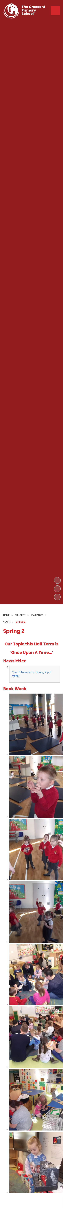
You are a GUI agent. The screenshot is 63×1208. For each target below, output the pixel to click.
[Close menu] (55, 10)
